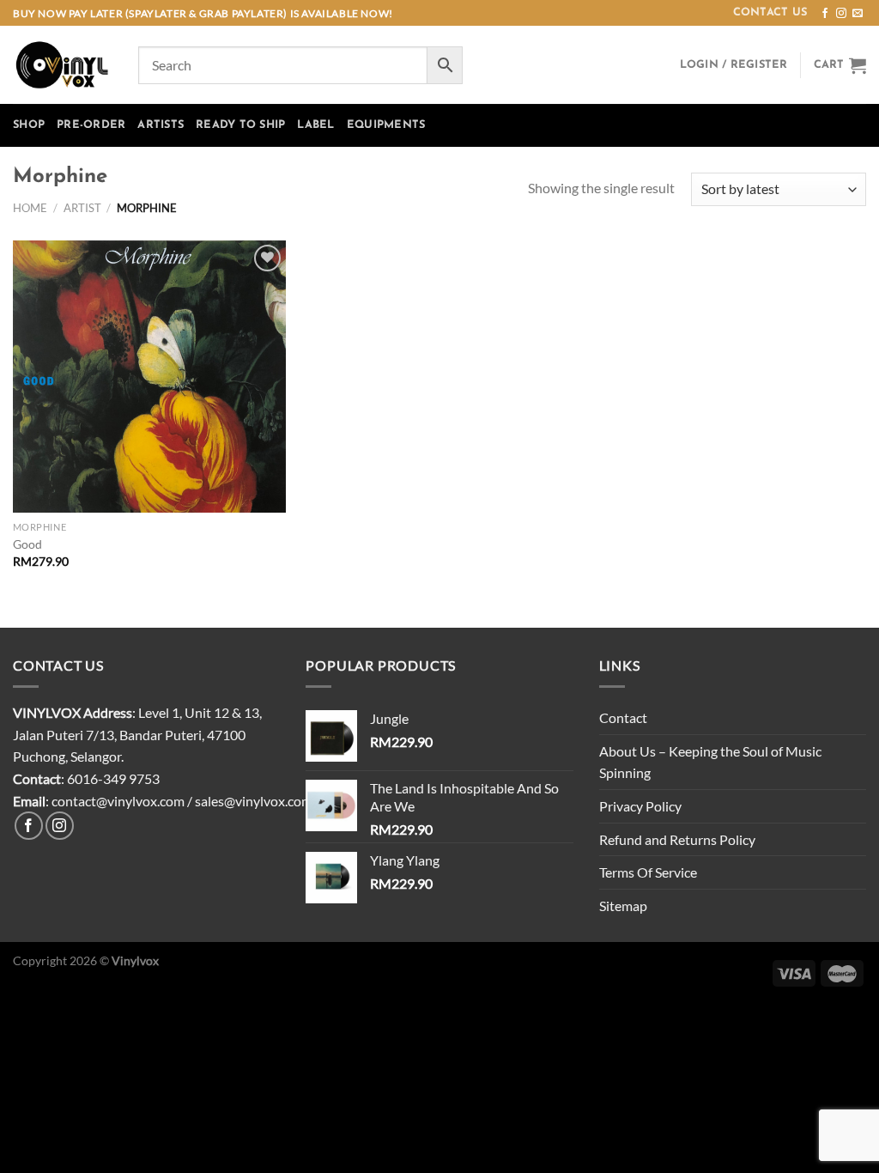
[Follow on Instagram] (841, 14)
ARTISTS (160, 125)
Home (30, 208)
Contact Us (770, 12)
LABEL (315, 125)
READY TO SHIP (240, 125)
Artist (82, 208)
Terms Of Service (648, 872)
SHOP (29, 125)
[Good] (149, 376)
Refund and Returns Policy (677, 839)
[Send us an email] (857, 14)
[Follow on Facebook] (825, 14)
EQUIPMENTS (386, 125)
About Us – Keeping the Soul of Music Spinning (710, 762)
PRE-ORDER (91, 125)
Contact (623, 717)
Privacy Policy (640, 806)
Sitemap (623, 905)
